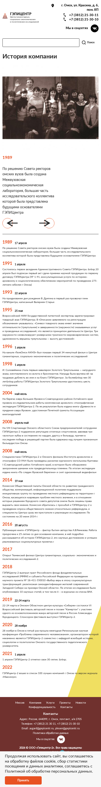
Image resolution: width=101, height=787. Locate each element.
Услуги (50, 702)
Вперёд (49, 223)
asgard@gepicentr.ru (41, 728)
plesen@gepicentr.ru (67, 728)
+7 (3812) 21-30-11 (84, 15)
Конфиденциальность (42, 707)
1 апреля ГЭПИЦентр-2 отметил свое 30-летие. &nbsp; (34, 659)
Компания (35, 702)
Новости (81, 702)
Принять (23, 780)
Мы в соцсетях (77, 28)
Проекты (65, 702)
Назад (7, 223)
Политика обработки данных (50, 733)
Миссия (19, 702)
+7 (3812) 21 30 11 (45, 723)
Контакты (66, 707)
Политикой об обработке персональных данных (48, 771)
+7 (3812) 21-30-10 (84, 19)
